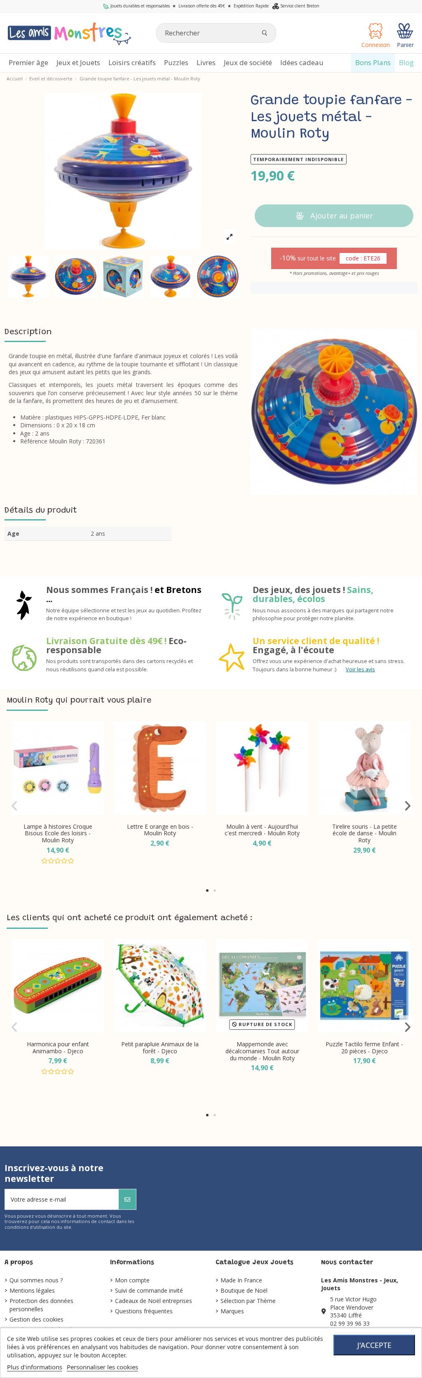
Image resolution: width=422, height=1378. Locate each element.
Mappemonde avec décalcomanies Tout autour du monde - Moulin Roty (262, 1051)
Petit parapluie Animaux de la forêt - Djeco (160, 1047)
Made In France (241, 1280)
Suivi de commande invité (149, 1290)
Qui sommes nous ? (36, 1280)
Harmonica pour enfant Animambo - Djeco (58, 1047)
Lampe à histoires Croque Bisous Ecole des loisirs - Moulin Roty (57, 833)
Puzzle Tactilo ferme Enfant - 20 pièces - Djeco (364, 1047)
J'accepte (374, 1345)
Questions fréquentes (144, 1311)
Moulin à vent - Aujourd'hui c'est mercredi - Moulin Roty (262, 830)
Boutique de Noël (243, 1290)
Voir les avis (360, 669)
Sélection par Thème (248, 1301)
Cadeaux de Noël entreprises (153, 1301)
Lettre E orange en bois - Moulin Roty (160, 830)
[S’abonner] (127, 1199)
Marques (232, 1311)
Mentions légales (32, 1290)
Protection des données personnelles (41, 1305)
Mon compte (132, 1280)
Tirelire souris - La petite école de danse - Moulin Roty (364, 833)
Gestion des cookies (36, 1319)
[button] (207, 890)
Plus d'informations (34, 1367)
